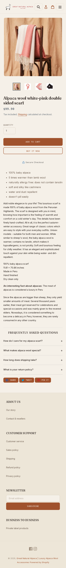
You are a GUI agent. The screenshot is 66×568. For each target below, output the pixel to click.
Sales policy (12, 450)
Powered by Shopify (39, 562)
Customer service (15, 441)
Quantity (8, 125)
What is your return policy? (18, 369)
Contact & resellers (15, 418)
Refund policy (13, 467)
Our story (11, 410)
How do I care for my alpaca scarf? (23, 340)
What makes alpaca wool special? (22, 350)
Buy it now (33, 151)
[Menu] (60, 6)
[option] (16, 86)
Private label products (17, 528)
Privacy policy (13, 476)
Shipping (22, 114)
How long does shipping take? (20, 359)
